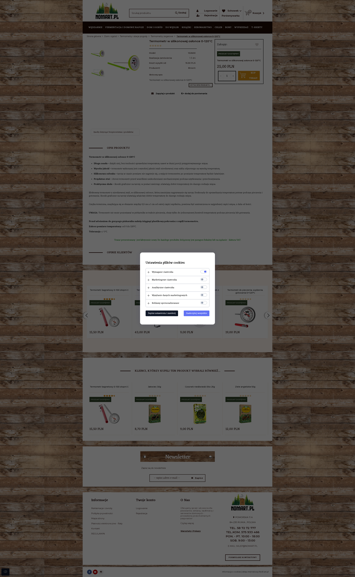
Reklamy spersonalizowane (165, 303)
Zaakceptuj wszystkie (196, 313)
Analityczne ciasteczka (163, 288)
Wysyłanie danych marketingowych (169, 295)
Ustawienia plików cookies (165, 263)
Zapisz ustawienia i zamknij (162, 313)
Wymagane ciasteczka (162, 272)
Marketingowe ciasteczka (164, 280)
